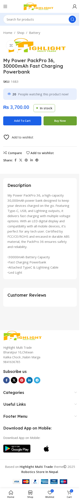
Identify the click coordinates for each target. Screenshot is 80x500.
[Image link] (24, 335)
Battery (34, 32)
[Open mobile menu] (5, 6)
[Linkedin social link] (31, 160)
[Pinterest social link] (26, 160)
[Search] (72, 19)
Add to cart (22, 121)
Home (7, 32)
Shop (20, 32)
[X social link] (20, 160)
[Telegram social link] (37, 160)
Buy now (60, 121)
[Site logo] (40, 6)
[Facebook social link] (15, 160)
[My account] (74, 6)
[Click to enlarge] (11, 45)
